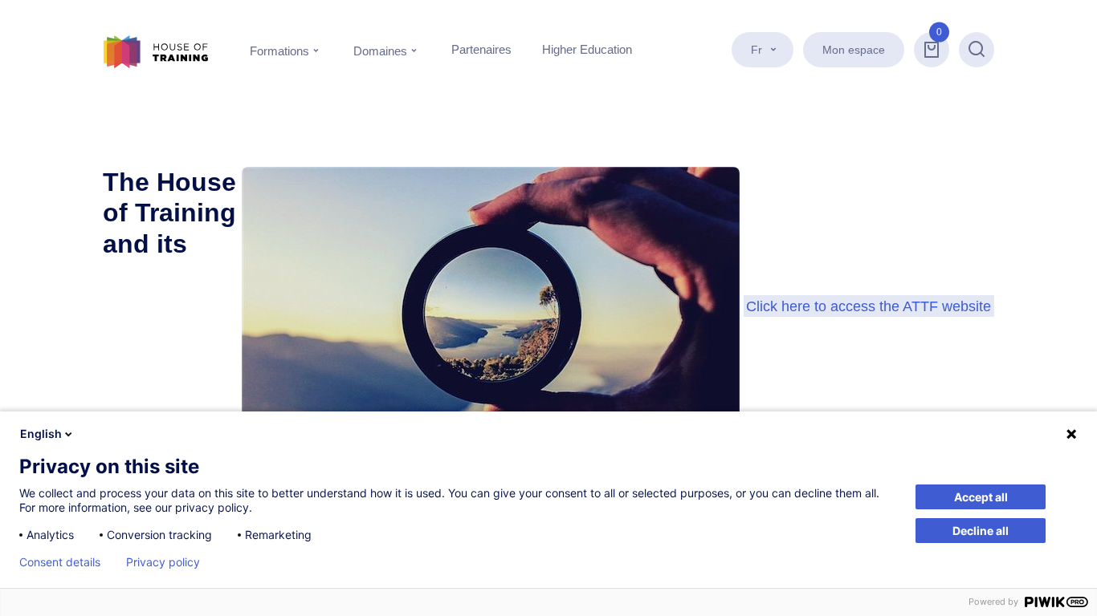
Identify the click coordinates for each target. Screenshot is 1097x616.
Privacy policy (163, 562)
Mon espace (853, 49)
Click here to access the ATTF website (868, 306)
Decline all (980, 530)
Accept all (981, 497)
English (41, 433)
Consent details (59, 562)
